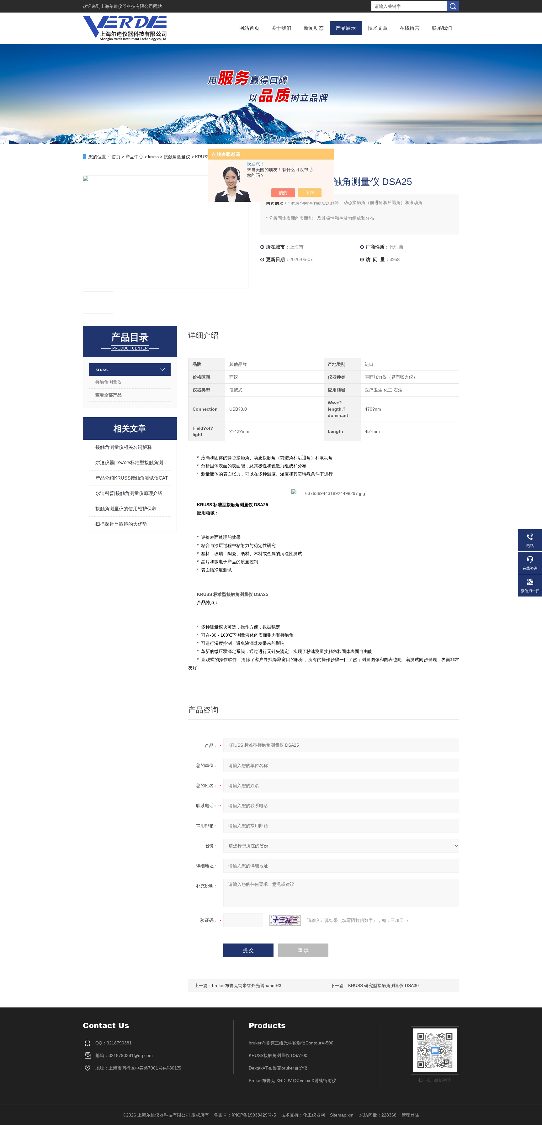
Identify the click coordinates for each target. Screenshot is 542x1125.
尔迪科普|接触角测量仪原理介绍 (128, 493)
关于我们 (281, 28)
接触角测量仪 (177, 156)
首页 (116, 156)
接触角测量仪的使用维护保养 (126, 508)
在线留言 (410, 28)
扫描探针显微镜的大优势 (121, 524)
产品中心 (134, 156)
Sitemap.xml (342, 1114)
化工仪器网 (314, 1114)
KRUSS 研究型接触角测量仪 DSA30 (383, 985)
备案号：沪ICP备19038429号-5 (245, 1114)
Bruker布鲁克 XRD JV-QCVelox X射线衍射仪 (292, 1080)
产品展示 (346, 28)
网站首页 (249, 28)
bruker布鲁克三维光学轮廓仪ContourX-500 (291, 1042)
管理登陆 (410, 1114)
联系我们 (442, 28)
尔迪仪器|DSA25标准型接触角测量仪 (133, 462)
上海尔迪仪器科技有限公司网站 (131, 6)
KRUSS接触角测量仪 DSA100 (278, 1055)
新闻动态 (314, 28)
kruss (153, 156)
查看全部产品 (108, 394)
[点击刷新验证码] (285, 920)
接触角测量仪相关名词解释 (123, 447)
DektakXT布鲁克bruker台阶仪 (278, 1067)
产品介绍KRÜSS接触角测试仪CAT (131, 478)
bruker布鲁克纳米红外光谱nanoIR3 (246, 985)
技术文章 (378, 28)
